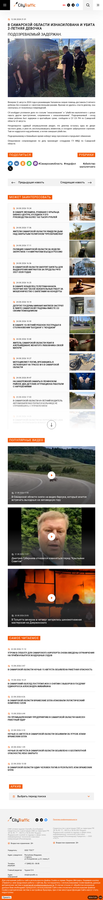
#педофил (70, 163)
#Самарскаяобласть (50, 163)
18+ (64, 5)
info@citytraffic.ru (30, 875)
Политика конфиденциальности (65, 819)
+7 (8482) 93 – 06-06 (31, 864)
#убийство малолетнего (87, 165)
